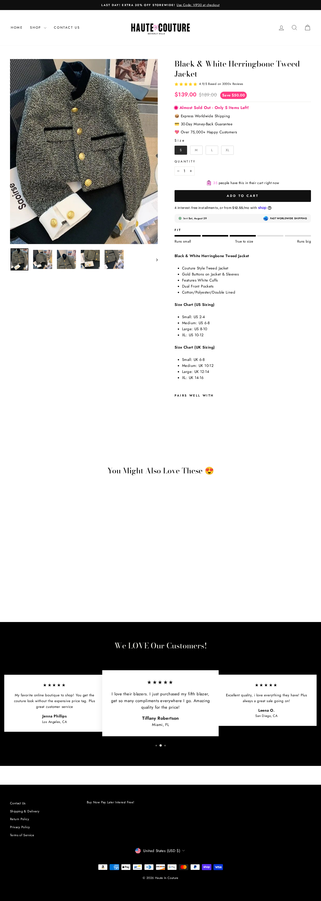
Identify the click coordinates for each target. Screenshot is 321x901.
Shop (36, 27)
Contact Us (67, 27)
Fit (178, 230)
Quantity (185, 161)
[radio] (181, 150)
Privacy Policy (20, 827)
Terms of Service (22, 835)
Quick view (46, 571)
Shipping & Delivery (24, 811)
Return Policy (19, 819)
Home (17, 27)
